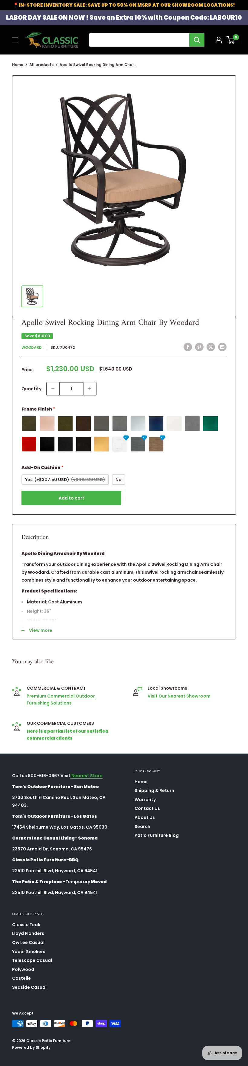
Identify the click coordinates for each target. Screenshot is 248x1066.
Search (142, 826)
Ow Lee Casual (28, 942)
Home (17, 64)
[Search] (196, 40)
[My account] (219, 40)
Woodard (31, 347)
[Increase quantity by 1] (89, 388)
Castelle (21, 978)
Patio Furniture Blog (157, 835)
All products (41, 64)
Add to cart (71, 498)
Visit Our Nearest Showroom (179, 696)
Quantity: (32, 389)
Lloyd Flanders (28, 933)
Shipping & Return (154, 790)
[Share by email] (222, 347)
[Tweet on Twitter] (211, 347)
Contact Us (147, 808)
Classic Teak (26, 925)
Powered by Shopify (31, 1047)
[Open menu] (15, 40)
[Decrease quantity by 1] (53, 388)
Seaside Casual (29, 987)
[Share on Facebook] (188, 347)
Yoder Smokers (28, 952)
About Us (145, 817)
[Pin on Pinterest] (199, 347)
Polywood (23, 969)
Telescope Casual (32, 960)
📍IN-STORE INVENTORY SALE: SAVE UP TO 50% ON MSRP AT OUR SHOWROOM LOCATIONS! (124, 5)
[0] (231, 40)
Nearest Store (86, 776)
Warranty (145, 800)
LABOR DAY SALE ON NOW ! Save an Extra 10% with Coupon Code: (124, 17)
